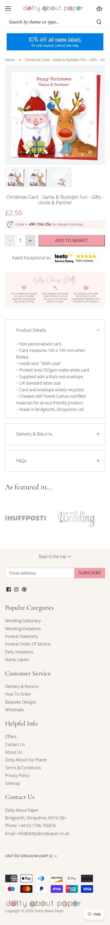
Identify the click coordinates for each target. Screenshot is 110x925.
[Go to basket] (99, 8)
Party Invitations (19, 652)
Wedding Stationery (23, 620)
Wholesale (14, 709)
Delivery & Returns (34, 434)
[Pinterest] (24, 589)
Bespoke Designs (20, 702)
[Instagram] (16, 589)
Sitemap (12, 783)
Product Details (31, 330)
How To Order (18, 694)
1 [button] (49, 159)
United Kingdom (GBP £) (29, 856)
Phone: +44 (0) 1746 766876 (30, 825)
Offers (10, 736)
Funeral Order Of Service (27, 644)
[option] (55, 115)
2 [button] (55, 159)
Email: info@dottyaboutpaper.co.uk (37, 833)
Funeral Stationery (21, 636)
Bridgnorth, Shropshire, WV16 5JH (35, 818)
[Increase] (30, 240)
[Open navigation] (8, 8)
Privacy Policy (17, 775)
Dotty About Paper (21, 810)
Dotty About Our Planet (26, 760)
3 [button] (60, 159)
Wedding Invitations (23, 628)
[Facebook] (8, 589)
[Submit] (99, 22)
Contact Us (15, 744)
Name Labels (17, 659)
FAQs (21, 461)
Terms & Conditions (23, 768)
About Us (13, 752)
